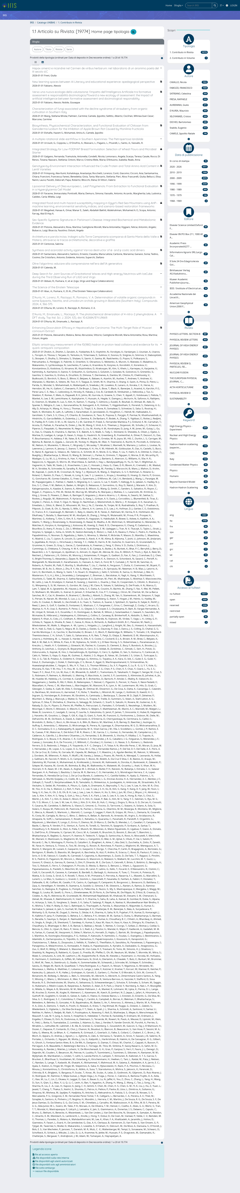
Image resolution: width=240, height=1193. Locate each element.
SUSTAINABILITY (188, 398)
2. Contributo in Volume (188, 58)
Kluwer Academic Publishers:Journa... (188, 281)
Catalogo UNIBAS (46, 22)
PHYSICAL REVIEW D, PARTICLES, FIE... (188, 365)
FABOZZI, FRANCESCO (188, 87)
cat (188, 560)
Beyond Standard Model (188, 481)
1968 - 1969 (188, 200)
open (188, 599)
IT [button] (221, 5)
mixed (188, 622)
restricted (188, 610)
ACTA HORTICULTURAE (188, 387)
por (188, 543)
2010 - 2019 (188, 172)
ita (188, 520)
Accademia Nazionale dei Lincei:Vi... (188, 296)
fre (188, 526)
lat (188, 554)
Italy (188, 459)
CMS (188, 453)
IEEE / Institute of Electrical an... (188, 288)
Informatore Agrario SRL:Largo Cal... (188, 254)
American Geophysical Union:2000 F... (188, 305)
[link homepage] (10, 5)
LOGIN (233, 5)
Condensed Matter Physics (188, 464)
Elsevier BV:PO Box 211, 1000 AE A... (188, 236)
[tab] (35, 62)
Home (169, 5)
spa (188, 532)
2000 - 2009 (188, 178)
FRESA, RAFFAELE (188, 99)
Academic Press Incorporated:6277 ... (188, 245)
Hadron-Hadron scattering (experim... (188, 446)
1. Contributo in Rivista (70, 22)
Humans (188, 476)
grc (188, 549)
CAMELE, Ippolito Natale (188, 133)
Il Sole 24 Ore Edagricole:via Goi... (188, 263)
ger (188, 537)
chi (188, 566)
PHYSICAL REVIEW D (188, 392)
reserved (188, 605)
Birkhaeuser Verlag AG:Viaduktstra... (188, 272)
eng (188, 515)
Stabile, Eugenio (188, 127)
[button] (189, 139)
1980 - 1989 (188, 189)
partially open (188, 616)
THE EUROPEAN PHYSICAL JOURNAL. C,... (188, 380)
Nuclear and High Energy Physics (188, 437)
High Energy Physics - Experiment (188, 428)
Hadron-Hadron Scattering (188, 487)
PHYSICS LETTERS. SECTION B (188, 334)
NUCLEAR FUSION (188, 372)
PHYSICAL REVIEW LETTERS (188, 339)
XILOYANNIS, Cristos (188, 116)
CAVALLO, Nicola (188, 82)
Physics (188, 470)
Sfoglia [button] (177, 5)
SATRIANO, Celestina (188, 93)
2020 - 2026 (188, 166)
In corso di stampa (188, 161)
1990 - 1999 (188, 183)
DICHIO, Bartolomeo (188, 122)
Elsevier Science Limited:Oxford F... (188, 227)
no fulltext (188, 593)
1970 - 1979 (188, 195)
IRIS (32, 22)
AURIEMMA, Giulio (188, 105)
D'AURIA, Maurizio (188, 110)
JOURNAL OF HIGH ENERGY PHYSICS (188, 347)
